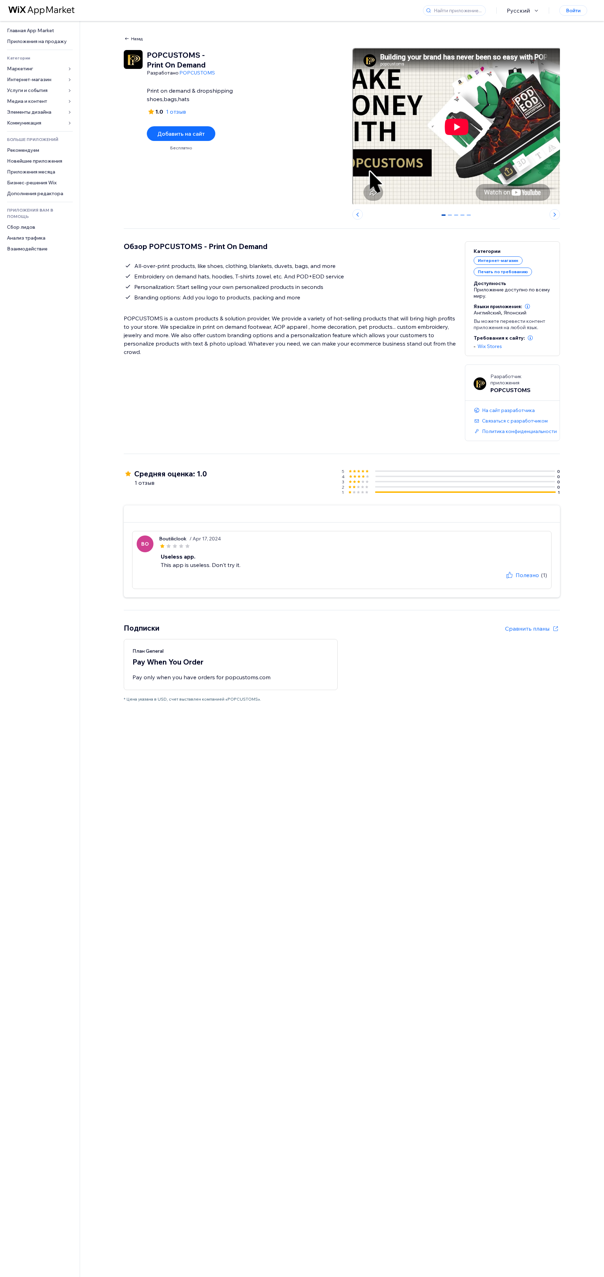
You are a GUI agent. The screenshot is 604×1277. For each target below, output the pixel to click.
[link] (40, 30)
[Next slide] (554, 214)
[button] (527, 306)
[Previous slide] (357, 214)
